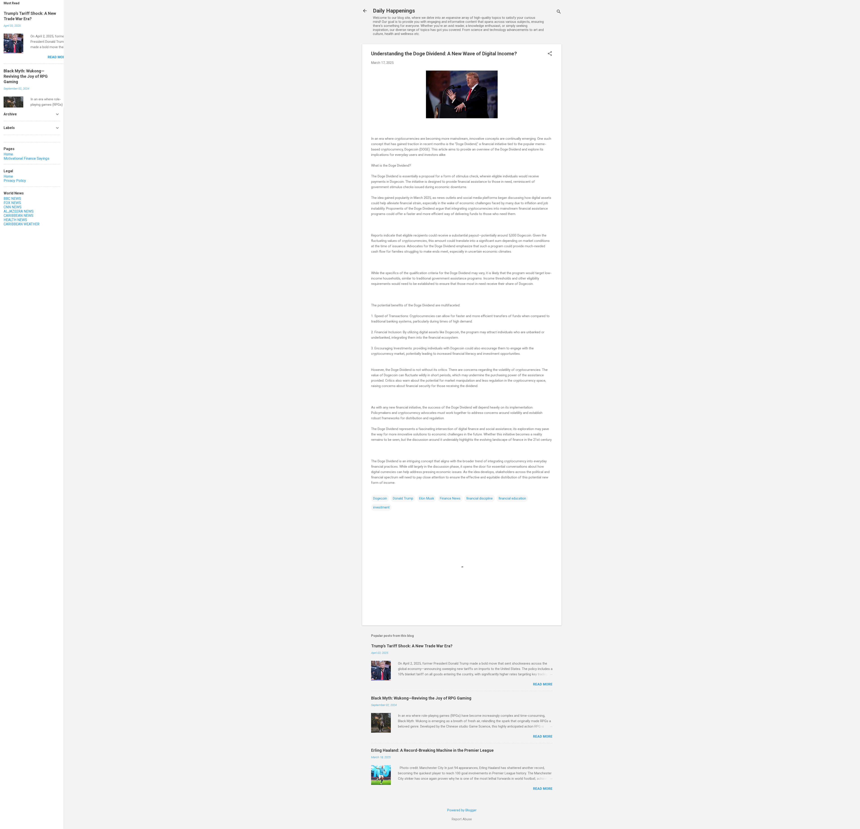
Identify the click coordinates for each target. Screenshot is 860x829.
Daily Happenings (394, 11)
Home (8, 154)
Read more (543, 684)
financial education (512, 498)
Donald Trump (403, 498)
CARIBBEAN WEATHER (21, 224)
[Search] (558, 12)
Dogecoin (380, 498)
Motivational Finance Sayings (26, 158)
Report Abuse (462, 819)
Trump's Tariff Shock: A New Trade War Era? (411, 646)
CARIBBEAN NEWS (18, 215)
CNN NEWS (13, 207)
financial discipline (479, 498)
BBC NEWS (12, 198)
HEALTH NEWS (15, 220)
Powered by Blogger (462, 810)
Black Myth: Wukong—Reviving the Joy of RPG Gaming (421, 698)
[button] (550, 54)
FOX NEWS (12, 203)
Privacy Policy (15, 181)
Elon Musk (426, 498)
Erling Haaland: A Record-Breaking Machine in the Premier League (432, 750)
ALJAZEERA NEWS (19, 211)
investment (381, 507)
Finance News (450, 498)
